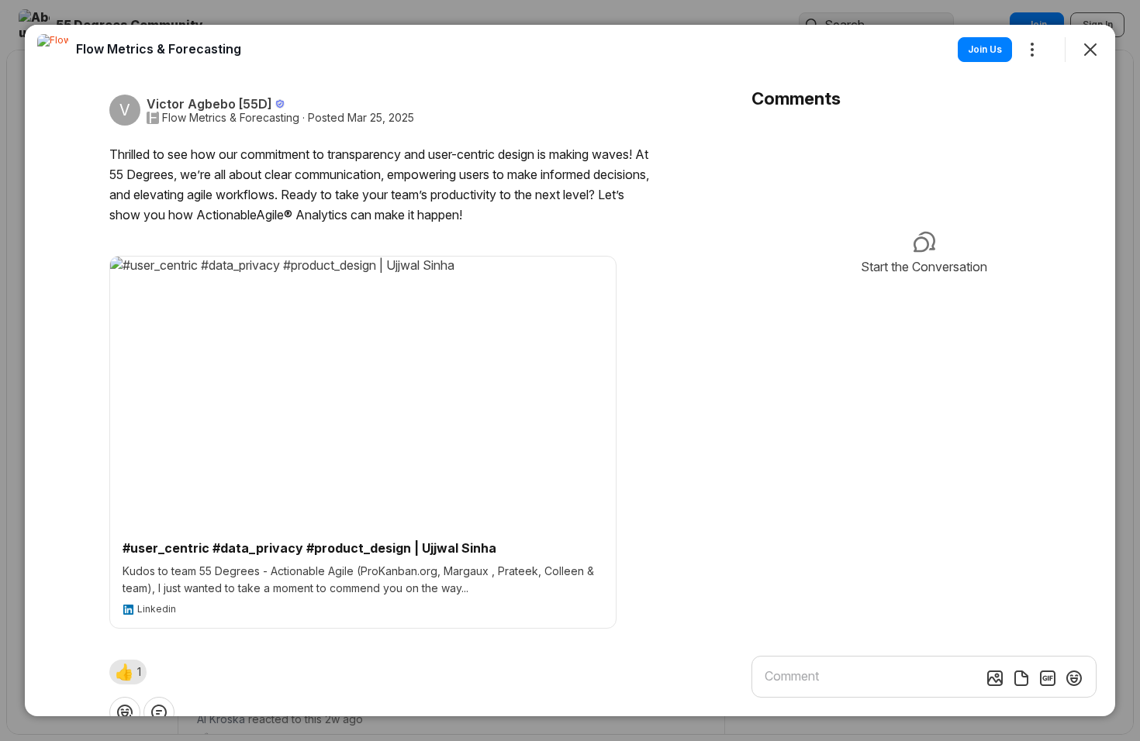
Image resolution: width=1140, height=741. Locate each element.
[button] (128, 672)
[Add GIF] (1047, 678)
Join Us (985, 49)
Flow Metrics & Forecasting (230, 118)
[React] (125, 712)
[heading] (158, 48)
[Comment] (158, 712)
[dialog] (570, 370)
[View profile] (52, 49)
